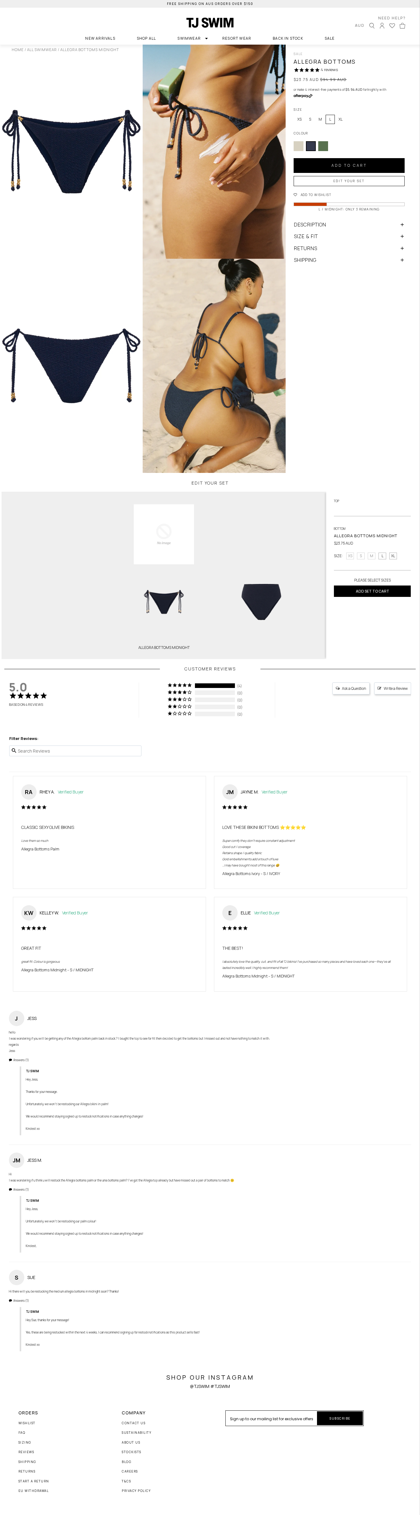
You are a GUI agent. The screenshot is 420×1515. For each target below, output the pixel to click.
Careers (130, 1471)
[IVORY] (298, 146)
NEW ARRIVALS (100, 38)
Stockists (131, 1452)
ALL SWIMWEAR (42, 49)
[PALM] (323, 146)
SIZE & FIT (306, 236)
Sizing (24, 1443)
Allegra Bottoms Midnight (44, 970)
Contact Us (133, 1423)
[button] (357, 194)
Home (18, 49)
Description (310, 224)
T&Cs (126, 1481)
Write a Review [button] (396, 688)
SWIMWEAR (189, 38)
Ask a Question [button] (354, 688)
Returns (27, 1471)
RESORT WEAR (236, 38)
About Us (131, 1443)
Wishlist (27, 1423)
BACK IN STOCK (288, 38)
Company (134, 1412)
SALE (330, 38)
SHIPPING (305, 260)
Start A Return (33, 1481)
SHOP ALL (146, 38)
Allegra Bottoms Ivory (241, 873)
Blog (126, 1462)
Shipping (27, 1462)
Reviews (26, 1452)
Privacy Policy (136, 1491)
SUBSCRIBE (340, 1418)
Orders (28, 1412)
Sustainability (136, 1433)
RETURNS (305, 248)
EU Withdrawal (33, 1491)
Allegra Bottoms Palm (40, 849)
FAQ (22, 1433)
